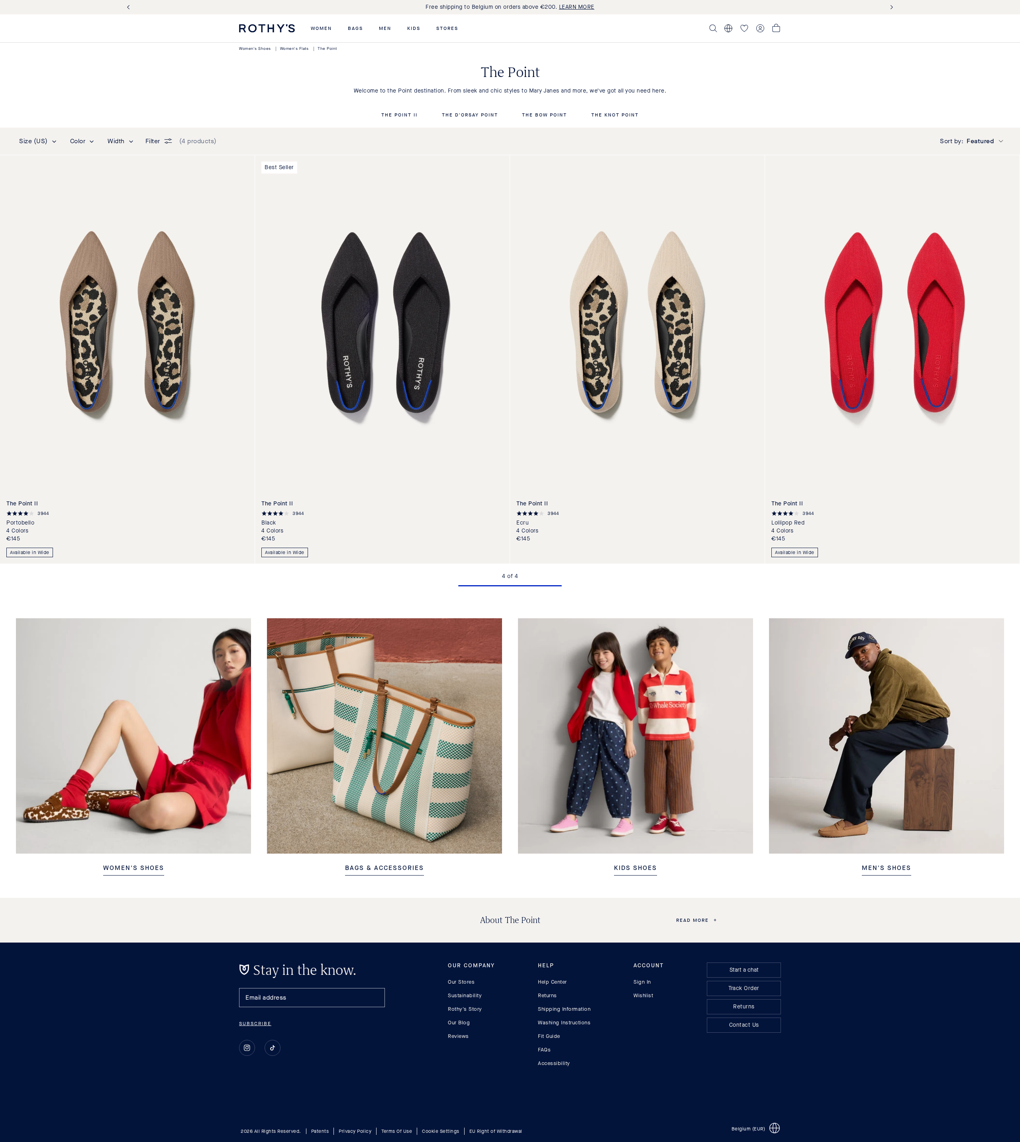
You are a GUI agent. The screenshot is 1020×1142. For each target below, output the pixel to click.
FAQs (544, 1049)
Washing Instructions (564, 1022)
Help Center (552, 981)
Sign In (642, 981)
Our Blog (459, 1022)
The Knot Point (615, 115)
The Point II (399, 115)
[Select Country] (728, 28)
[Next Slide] (890, 7)
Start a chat (744, 970)
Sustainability (465, 995)
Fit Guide (549, 1036)
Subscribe (255, 1023)
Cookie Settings (440, 1131)
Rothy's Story (465, 1009)
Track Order (743, 988)
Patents (320, 1131)
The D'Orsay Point (470, 115)
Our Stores (461, 981)
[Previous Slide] (130, 7)
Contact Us (744, 1025)
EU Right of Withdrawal (495, 1131)
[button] (321, 28)
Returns (547, 995)
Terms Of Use (396, 1131)
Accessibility (554, 1063)
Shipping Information (564, 1009)
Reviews (458, 1036)
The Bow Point (544, 115)
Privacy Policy (355, 1131)
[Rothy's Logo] (267, 28)
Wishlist (643, 995)
